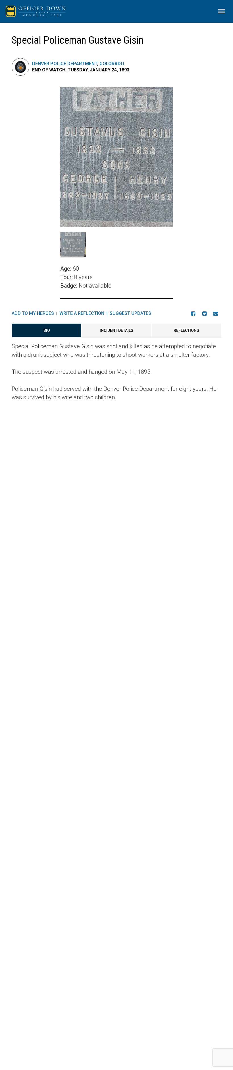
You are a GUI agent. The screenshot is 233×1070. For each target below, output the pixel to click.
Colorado (111, 63)
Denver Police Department (64, 63)
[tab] (47, 330)
